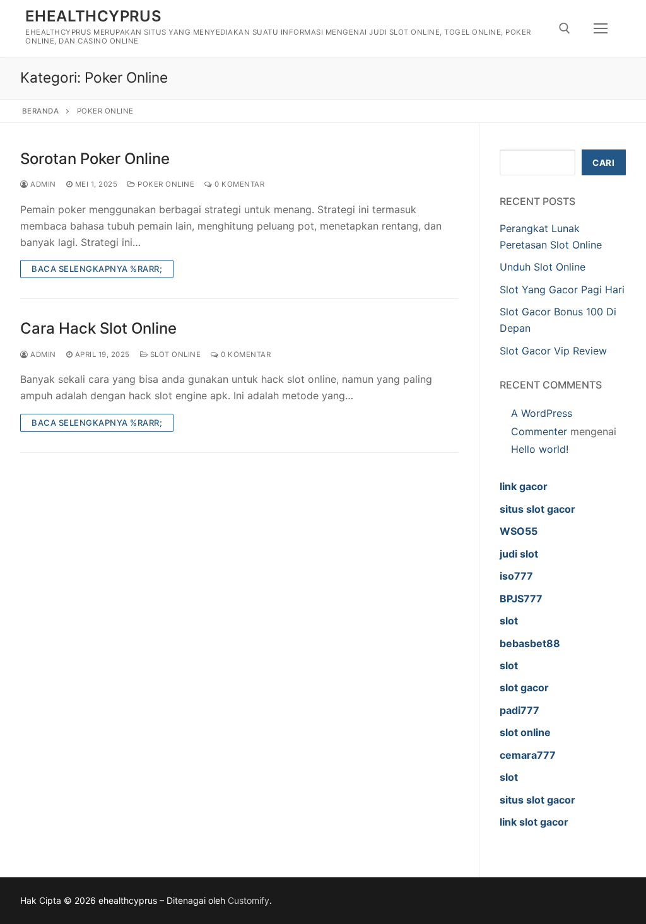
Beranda (40, 111)
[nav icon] (600, 28)
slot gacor (524, 687)
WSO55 (518, 531)
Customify (248, 900)
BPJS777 (521, 598)
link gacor (524, 486)
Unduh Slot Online (542, 266)
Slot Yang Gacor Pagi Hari (562, 289)
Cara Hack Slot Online (98, 328)
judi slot (519, 553)
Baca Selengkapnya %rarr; (97, 269)
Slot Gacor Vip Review (553, 350)
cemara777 (528, 755)
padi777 (519, 710)
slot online (525, 732)
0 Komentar (238, 184)
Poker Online (165, 184)
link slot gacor (534, 822)
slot (509, 620)
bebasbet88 (530, 643)
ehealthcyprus (93, 16)
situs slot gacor (537, 509)
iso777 (516, 576)
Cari (603, 163)
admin (42, 184)
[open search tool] (564, 28)
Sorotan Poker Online (95, 158)
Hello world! (539, 449)
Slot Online (174, 354)
